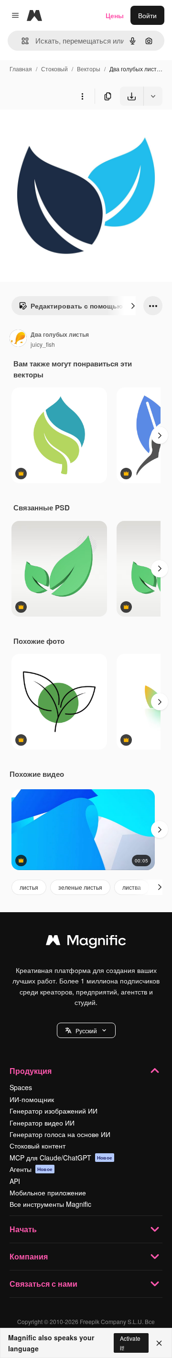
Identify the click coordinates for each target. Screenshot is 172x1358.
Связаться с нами (43, 1283)
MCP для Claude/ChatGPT (61, 1157)
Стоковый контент (37, 1145)
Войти (147, 15)
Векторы (88, 69)
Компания (29, 1256)
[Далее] (132, 305)
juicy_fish (43, 344)
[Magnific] (86, 942)
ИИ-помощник (32, 1099)
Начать (23, 1229)
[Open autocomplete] (21, 40)
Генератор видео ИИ (42, 1122)
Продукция (31, 1070)
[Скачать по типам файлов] (152, 96)
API (15, 1181)
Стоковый (54, 69)
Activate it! (130, 1342)
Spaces (21, 1087)
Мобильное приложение (48, 1192)
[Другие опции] (82, 96)
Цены (115, 15)
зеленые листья (80, 887)
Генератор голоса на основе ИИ (60, 1134)
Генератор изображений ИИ (53, 1110)
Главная (21, 69)
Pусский (86, 1031)
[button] (86, 1030)
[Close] (159, 1343)
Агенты (31, 1169)
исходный (64, 128)
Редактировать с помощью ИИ (82, 305)
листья (29, 887)
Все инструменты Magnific (50, 1204)
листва (131, 887)
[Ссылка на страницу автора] (18, 339)
